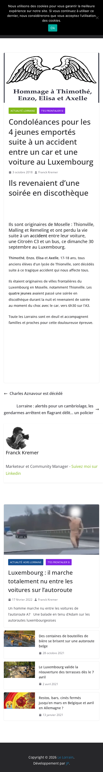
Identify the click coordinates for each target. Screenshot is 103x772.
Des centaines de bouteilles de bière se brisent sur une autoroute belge (66, 641)
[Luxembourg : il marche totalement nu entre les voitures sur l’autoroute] (51, 529)
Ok (53, 28)
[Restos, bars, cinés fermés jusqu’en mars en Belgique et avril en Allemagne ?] (19, 706)
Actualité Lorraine (23, 110)
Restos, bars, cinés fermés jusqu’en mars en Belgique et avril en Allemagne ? (66, 702)
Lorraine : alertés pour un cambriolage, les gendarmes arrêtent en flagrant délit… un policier (48, 409)
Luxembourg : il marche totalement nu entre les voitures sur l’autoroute (40, 581)
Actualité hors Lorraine (25, 562)
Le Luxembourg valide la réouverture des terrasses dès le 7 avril (66, 672)
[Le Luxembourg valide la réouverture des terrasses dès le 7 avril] (19, 676)
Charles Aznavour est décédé (36, 393)
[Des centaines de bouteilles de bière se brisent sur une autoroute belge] (19, 644)
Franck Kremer (48, 172)
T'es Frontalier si (52, 110)
